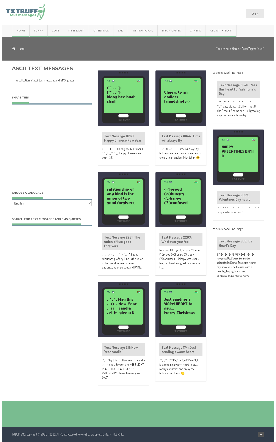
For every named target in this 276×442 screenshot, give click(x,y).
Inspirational (142, 30)
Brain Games (171, 30)
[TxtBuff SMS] (25, 10)
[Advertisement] (52, 152)
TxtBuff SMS (18, 434)
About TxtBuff (221, 30)
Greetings (101, 30)
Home (21, 30)
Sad (120, 30)
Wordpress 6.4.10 (99, 434)
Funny (38, 30)
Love (55, 30)
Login (255, 13)
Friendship (76, 30)
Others (195, 30)
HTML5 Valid (116, 434)
